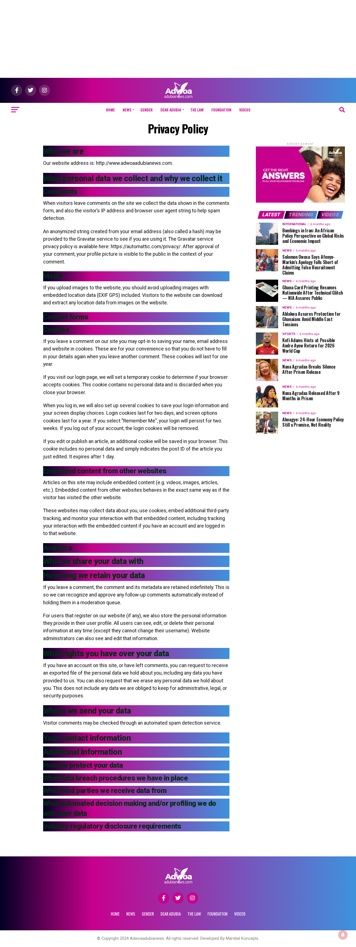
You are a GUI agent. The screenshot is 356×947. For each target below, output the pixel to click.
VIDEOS (244, 110)
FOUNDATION (221, 110)
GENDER (146, 110)
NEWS (127, 110)
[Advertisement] (178, 39)
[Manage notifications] (342, 934)
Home (110, 110)
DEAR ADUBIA (170, 110)
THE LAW (197, 110)
